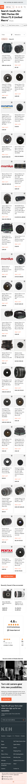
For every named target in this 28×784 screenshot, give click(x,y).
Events (15, 747)
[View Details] (7, 597)
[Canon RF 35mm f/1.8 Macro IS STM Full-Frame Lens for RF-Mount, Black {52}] (7, 55)
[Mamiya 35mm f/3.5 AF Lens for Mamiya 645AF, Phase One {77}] (7, 175)
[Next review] (25, 648)
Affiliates (3, 760)
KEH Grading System (18, 754)
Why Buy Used (16, 757)
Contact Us (16, 768)
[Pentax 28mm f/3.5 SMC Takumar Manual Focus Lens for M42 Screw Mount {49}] (7, 293)
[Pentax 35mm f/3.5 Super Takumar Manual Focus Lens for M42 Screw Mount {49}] (20, 559)
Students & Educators (18, 760)
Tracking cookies (8, 776)
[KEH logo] (6, 729)
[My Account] (19, 7)
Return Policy (4, 754)
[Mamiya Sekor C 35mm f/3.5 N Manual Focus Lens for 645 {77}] (7, 266)
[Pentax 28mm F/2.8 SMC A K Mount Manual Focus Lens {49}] (20, 293)
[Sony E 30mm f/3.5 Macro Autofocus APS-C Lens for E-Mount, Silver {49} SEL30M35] (20, 146)
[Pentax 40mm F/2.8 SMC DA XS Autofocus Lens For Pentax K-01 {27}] (20, 236)
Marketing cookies (8, 779)
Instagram (9, 736)
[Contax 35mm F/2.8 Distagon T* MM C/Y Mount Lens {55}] (20, 499)
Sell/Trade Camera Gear (19, 741)
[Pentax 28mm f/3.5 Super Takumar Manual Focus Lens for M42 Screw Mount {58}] (7, 439)
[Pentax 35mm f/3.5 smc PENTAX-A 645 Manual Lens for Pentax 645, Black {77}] (20, 85)
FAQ (2, 751)
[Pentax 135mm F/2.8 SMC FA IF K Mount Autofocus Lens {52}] (7, 559)
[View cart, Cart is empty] (21, 7)
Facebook (3, 736)
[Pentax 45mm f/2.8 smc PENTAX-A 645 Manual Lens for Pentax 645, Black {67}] (7, 380)
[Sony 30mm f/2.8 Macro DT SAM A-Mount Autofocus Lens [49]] (20, 380)
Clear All (11, 39)
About (14, 763)
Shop (2, 741)
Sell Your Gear (6, 699)
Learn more (16, 774)
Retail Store (4, 747)
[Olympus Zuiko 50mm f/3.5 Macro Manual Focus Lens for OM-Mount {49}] (20, 352)
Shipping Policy (17, 751)
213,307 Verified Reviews (13, 627)
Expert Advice (16, 744)
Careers (3, 768)
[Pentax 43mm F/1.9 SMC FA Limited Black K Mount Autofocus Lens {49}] (7, 352)
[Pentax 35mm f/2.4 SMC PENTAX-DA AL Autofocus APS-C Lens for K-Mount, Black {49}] (20, 55)
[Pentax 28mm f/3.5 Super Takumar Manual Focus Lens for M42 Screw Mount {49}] (20, 409)
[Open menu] (25, 7)
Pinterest (17, 736)
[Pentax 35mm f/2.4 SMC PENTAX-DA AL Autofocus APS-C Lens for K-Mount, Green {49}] (20, 116)
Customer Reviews (5, 757)
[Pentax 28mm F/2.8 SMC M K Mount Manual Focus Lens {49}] (7, 146)
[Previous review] (1, 648)
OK (13, 782)
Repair (3, 744)
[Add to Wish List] (11, 43)
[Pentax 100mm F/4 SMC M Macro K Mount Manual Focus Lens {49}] (7, 468)
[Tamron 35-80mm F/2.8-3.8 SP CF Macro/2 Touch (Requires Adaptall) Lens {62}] (20, 529)
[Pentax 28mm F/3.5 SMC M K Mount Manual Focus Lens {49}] (20, 266)
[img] (13, 625)
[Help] (17, 7)
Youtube (23, 736)
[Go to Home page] (2, 7)
